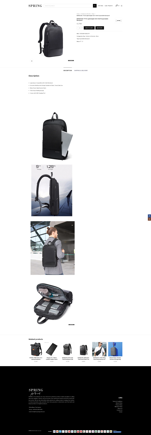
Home (78, 13)
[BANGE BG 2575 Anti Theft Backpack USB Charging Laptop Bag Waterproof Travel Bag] (67, 349)
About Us (120, 408)
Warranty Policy (118, 406)
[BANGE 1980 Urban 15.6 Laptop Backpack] (36, 349)
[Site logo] (35, 5)
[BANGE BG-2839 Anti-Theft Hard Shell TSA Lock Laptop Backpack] (83, 349)
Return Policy (119, 403)
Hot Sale (100, 5)
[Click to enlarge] (32, 61)
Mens (97, 36)
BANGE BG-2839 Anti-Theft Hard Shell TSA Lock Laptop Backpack (83, 359)
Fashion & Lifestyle (86, 13)
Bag (93, 13)
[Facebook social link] (81, 41)
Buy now (99, 28)
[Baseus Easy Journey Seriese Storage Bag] (115, 349)
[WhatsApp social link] (83, 41)
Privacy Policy (119, 404)
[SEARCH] (95, 6)
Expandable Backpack (84, 38)
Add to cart (89, 28)
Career (120, 411)
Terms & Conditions (117, 401)
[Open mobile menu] (121, 5)
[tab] (67, 69)
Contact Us (119, 410)
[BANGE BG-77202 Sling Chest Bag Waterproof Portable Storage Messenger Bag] (99, 349)
